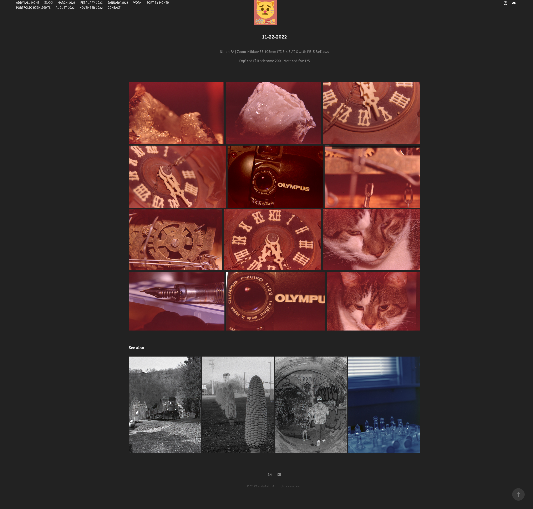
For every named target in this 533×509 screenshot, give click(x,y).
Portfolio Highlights (33, 7)
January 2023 (118, 2)
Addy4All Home (27, 2)
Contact (114, 7)
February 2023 (91, 2)
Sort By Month (158, 2)
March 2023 (66, 2)
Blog (48, 2)
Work (137, 2)
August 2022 (65, 7)
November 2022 (91, 7)
